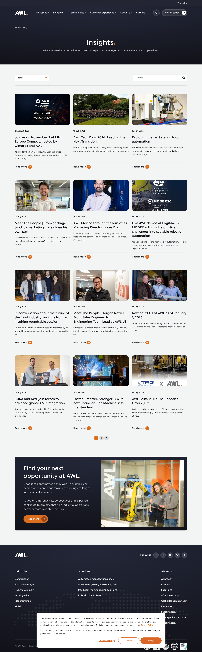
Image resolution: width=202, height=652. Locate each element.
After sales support (171, 595)
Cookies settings (107, 641)
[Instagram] (163, 555)
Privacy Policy (147, 625)
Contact (165, 584)
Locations (166, 590)
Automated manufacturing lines (96, 579)
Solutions (58, 12)
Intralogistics (22, 595)
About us (125, 12)
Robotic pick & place (89, 595)
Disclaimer (34, 646)
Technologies (76, 12)
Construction (22, 579)
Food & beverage (24, 584)
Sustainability (168, 612)
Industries (41, 12)
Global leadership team (174, 601)
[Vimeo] (177, 555)
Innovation (167, 606)
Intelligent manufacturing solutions (97, 590)
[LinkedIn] (156, 555)
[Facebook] (184, 555)
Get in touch (172, 12)
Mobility (19, 606)
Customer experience (102, 12)
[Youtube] (170, 555)
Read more (21, 166)
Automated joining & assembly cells (97, 584)
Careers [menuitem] (140, 12)
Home (18, 27)
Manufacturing (23, 601)
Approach (166, 579)
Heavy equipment (24, 590)
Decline (129, 641)
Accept (151, 641)
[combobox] (32, 77)
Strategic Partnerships (173, 617)
